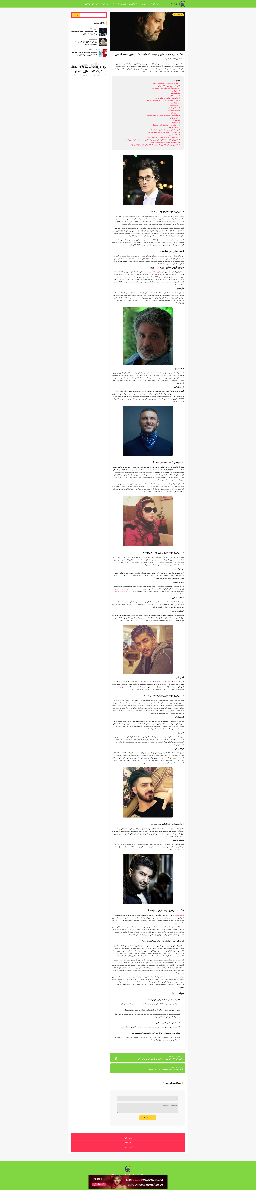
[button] (128, 595)
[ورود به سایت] (128, 587)
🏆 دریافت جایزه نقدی (128, 602)
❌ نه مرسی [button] (128, 608)
